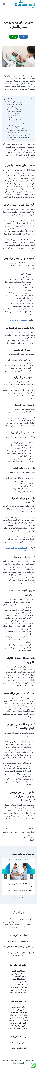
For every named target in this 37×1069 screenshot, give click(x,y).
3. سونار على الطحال (14, 117)
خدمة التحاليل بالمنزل (18, 979)
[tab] (22, 897)
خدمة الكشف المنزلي (18, 971)
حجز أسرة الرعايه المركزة (18, 987)
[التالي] (5, 876)
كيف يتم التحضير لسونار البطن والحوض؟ (18, 135)
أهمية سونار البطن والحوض (14, 109)
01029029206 (13, 941)
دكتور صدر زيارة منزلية (18, 1026)
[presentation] (18, 869)
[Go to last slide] (31, 876)
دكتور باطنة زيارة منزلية (18, 1023)
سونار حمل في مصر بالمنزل (9, 832)
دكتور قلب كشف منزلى (18, 1012)
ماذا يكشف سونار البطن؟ (14, 111)
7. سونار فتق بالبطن (14, 126)
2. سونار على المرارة (14, 115)
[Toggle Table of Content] (30, 99)
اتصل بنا (23, 37)
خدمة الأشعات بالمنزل (18, 976)
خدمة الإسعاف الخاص (18, 982)
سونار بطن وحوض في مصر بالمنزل (15, 102)
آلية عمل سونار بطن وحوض (15, 106)
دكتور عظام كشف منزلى (18, 1015)
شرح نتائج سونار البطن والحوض (16, 128)
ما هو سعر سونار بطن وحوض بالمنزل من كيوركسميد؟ (19, 138)
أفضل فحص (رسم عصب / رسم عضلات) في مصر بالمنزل (28, 834)
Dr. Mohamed (23, 890)
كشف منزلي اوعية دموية (18, 320)
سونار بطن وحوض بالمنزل (14, 104)
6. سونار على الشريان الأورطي (17, 123)
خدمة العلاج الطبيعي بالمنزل (18, 984)
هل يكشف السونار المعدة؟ (14, 132)
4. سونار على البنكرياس (15, 119)
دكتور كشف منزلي (18, 1007)
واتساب (13, 37)
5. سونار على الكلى (14, 121)
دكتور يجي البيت (18, 1010)
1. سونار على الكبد (14, 113)
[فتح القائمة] (4, 3)
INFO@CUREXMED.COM (12, 947)
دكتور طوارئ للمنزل (19, 1043)
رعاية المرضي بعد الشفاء (18, 992)
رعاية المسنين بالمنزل (18, 990)
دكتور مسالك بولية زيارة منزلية (18, 1028)
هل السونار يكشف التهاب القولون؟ (17, 130)
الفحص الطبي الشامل (18, 1048)
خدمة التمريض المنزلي (18, 974)
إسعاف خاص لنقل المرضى (18, 1020)
